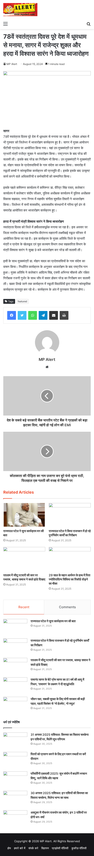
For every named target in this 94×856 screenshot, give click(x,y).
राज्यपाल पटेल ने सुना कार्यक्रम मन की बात (53, 621)
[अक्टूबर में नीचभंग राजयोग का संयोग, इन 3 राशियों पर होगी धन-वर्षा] (15, 818)
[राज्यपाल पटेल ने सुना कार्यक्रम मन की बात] (24, 515)
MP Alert (12, 64)
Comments (67, 607)
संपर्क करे (33, 848)
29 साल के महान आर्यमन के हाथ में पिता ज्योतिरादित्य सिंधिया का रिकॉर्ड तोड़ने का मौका (69, 579)
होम (9, 848)
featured (22, 301)
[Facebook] (11, 315)
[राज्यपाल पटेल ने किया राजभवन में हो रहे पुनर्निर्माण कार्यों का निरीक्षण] (70, 515)
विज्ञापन (45, 848)
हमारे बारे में (19, 848)
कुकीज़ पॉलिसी (79, 848)
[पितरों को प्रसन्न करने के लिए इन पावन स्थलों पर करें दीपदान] (15, 760)
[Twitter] (22, 315)
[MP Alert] (20, 9)
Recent (23, 607)
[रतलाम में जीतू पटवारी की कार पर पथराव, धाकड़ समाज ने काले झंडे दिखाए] (24, 559)
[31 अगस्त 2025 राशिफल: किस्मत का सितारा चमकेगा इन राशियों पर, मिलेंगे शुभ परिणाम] (15, 740)
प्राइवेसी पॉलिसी (60, 848)
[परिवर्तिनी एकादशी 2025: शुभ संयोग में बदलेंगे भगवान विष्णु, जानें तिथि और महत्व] (15, 779)
